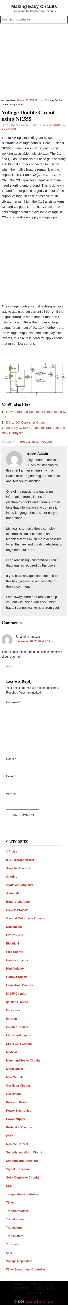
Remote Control (17, 1144)
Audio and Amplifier (19, 885)
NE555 (36, 442)
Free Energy (14, 951)
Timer (10, 1202)
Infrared (11, 1018)
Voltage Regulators (19, 1261)
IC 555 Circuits (16, 993)
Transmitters (14, 1236)
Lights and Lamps (18, 1035)
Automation (14, 893)
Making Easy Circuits (34, 6)
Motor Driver (14, 1068)
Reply (9, 666)
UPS (9, 1252)
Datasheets (14, 926)
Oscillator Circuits (18, 1085)
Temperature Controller (22, 1194)
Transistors (14, 1227)
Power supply (15, 1119)
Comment (13, 702)
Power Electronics (18, 1110)
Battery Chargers (18, 901)
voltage (47, 442)
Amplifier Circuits (18, 868)
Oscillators (13, 1093)
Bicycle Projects (17, 910)
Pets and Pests (16, 1102)
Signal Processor (18, 1169)
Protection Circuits (19, 1127)
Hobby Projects (17, 976)
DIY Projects (14, 935)
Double (25, 442)
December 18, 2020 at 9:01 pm (35, 641)
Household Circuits (19, 985)
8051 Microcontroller (20, 859)
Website (11, 794)
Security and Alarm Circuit (24, 1152)
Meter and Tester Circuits (23, 1060)
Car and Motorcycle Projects (25, 918)
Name (11, 758)
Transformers (15, 1219)
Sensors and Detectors (22, 1160)
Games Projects (17, 960)
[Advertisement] (34, 61)
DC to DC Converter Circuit (26, 422)
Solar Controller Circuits (22, 1177)
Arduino (11, 876)
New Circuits (15, 1077)
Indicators (13, 1010)
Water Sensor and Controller (25, 1269)
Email (10, 776)
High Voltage (15, 968)
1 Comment (9, 129)
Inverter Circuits (17, 1027)
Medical (11, 1052)
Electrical (12, 943)
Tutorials (12, 1244)
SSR (9, 1185)
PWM (9, 1135)
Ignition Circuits (17, 1002)
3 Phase (11, 851)
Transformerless (17, 1211)
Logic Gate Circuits (19, 1043)
